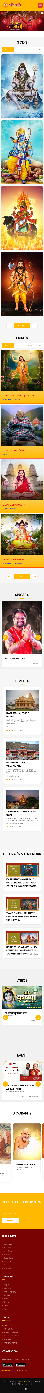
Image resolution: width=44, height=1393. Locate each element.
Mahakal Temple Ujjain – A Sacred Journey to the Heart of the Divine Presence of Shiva (22, 819)
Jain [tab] (18, 50)
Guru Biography (9, 1288)
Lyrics (6, 1298)
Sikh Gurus (8, 1268)
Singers (6, 1285)
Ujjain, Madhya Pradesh (15, 823)
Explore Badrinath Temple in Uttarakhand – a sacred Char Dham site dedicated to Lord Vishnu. (22, 771)
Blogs (6, 1309)
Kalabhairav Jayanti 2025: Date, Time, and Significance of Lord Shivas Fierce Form (21, 883)
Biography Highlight (11, 1343)
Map (21, 730)
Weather (12, 730)
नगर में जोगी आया (18, 1013)
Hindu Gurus (8, 1258)
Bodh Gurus (8, 1265)
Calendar (7, 1295)
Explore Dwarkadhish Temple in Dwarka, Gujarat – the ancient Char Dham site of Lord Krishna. (21, 721)
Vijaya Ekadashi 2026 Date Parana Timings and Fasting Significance (21, 916)
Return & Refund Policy (12, 1336)
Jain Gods (7, 1247)
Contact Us (8, 1325)
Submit (10, 1221)
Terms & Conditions (11, 1332)
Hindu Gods (8, 1244)
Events (6, 1305)
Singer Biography (10, 1292)
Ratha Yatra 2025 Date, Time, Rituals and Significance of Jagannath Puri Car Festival (22, 950)
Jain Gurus (7, 1261)
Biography (7, 1339)
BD (31, 1384)
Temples (7, 1302)
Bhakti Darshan (22, 1381)
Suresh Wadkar (14, 658)
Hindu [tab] (7, 50)
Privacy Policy (9, 1329)
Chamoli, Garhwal (13, 776)
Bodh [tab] (30, 50)
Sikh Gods (7, 1254)
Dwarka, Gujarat (12, 727)
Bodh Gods (8, 1251)
